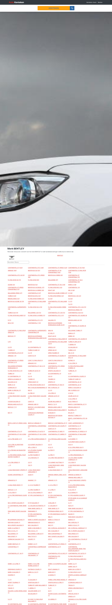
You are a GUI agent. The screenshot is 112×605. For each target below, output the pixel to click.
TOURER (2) (51, 379)
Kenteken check (91, 2)
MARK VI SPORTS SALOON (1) (37, 519)
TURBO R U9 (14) (13, 312)
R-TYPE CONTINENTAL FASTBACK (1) (55, 496)
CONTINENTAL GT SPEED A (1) (77, 431)
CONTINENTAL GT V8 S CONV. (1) (37, 435)
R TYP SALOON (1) (33, 503)
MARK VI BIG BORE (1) (34, 528)
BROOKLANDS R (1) (74, 407)
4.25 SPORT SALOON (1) (35, 444)
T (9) (69, 323)
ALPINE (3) (71, 360)
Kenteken (16, 2)
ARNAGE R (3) (32, 363)
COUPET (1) (31, 539)
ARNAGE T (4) (12, 356)
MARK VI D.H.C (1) (73, 525)
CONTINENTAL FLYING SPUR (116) (77, 271)
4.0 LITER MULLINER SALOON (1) (57, 440)
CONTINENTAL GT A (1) (15, 431)
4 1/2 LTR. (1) (72, 490)
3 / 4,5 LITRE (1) (53, 485)
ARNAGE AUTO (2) (53, 396)
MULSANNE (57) (53, 280)
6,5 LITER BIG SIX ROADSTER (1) (16, 451)
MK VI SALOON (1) (53, 531)
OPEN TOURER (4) (53, 353)
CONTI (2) (31, 401)
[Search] (72, 8)
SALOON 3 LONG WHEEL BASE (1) (17, 592)
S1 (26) (70, 293)
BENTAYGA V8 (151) (34, 270)
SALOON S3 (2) (12, 382)
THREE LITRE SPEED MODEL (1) (57, 580)
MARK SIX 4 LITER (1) (74, 569)
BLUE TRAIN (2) (73, 401)
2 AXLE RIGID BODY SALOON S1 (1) (77, 466)
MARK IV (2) (11, 385)
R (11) (9, 320)
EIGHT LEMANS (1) (53, 569)
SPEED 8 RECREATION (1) (76, 588)
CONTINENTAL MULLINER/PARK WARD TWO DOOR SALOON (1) (77, 548)
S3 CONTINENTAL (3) (54, 373)
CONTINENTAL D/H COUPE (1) (57, 426)
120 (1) (30, 465)
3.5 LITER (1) (72, 462)
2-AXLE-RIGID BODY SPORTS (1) (77, 481)
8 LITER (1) (51, 450)
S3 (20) (70, 298)
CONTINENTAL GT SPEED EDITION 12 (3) (15, 361)
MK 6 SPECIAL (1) (73, 522)
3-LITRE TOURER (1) (34, 490)
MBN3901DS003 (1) (34, 522)
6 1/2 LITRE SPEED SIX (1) (76, 447)
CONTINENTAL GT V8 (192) (76, 268)
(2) (49, 399)
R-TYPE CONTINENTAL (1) (36, 495)
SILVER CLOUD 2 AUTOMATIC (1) (57, 594)
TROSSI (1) (71, 585)
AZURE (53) (11, 284)
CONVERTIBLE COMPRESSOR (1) (37, 548)
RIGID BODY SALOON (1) (75, 517)
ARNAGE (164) (12, 270)
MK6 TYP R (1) (32, 536)
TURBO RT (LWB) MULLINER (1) (37, 585)
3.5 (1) (30, 462)
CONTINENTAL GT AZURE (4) (57, 356)
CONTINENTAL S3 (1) (54, 547)
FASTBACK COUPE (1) (34, 569)
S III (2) (50, 376)
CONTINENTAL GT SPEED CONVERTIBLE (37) (15, 288)
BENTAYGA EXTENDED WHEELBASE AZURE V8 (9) (56, 324)
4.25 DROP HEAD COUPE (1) (76, 442)
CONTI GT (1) (52, 428)
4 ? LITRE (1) (51, 490)
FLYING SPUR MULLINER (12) (17, 315)
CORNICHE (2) (12, 387)
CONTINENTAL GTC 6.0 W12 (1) (57, 553)
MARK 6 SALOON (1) (14, 572)
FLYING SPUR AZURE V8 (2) (36, 385)
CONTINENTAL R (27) (34, 293)
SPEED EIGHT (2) (33, 382)
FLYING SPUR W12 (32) (55, 287)
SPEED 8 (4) (51, 347)
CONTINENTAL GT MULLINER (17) (37, 302)
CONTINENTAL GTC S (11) (56, 315)
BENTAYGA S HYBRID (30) (36, 290)
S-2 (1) (10, 599)
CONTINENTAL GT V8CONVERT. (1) (33, 554)
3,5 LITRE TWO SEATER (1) (56, 458)
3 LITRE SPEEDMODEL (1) (76, 455)
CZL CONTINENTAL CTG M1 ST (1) (77, 540)
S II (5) (10, 347)
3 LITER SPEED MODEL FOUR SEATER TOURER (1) (17, 456)
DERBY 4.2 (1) (72, 564)
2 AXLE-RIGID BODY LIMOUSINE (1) (34, 471)
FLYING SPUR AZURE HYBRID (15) (57, 308)
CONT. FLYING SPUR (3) (35, 360)
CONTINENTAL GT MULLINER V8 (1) (77, 435)
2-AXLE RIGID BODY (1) (55, 470)
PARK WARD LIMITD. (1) (35, 508)
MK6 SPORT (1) (12, 536)
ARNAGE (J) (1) (52, 480)
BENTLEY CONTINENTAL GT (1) (57, 423)
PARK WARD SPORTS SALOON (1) (17, 512)
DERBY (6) (71, 336)
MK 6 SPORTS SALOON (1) (16, 525)
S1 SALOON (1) (72, 604)
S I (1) (70, 503)
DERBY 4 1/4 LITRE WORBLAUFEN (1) (33, 565)
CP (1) (50, 539)
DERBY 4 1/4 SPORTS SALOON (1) (57, 565)
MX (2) (30, 390)
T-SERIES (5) (72, 344)
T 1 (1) (9, 580)
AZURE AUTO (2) (73, 396)
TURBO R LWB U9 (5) (74, 342)
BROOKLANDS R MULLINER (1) (57, 410)
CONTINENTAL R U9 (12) (75, 312)
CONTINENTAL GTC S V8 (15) (77, 307)
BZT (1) (10, 413)
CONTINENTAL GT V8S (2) (56, 385)
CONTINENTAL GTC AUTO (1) (77, 553)
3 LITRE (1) (51, 455)
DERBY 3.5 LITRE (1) (14, 564)
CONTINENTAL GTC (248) (36, 268)
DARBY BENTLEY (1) (14, 544)
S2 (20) (50, 298)
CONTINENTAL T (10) (34, 323)
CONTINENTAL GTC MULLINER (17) (57, 302)
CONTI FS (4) (32, 356)
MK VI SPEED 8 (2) (73, 390)
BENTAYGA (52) (33, 284)
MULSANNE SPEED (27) (15, 293)
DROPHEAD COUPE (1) (15, 569)
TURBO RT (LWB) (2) (74, 379)
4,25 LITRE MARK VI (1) (15, 439)
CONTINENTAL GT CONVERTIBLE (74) (74, 276)
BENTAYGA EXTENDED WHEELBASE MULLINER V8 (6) (37, 337)
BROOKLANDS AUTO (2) (15, 404)
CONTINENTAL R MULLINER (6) (57, 339)
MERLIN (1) (51, 522)
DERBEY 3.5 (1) (32, 544)
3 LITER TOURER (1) (34, 455)
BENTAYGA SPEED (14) (75, 310)
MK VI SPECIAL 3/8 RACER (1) (57, 528)
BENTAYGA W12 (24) (34, 296)
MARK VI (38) (72, 284)
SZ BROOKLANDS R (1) (75, 582)
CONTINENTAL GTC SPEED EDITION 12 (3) (56, 367)
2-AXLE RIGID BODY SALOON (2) (17, 397)
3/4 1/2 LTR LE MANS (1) (35, 492)
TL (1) (49, 588)
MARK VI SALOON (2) (74, 387)
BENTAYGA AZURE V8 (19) (16, 301)
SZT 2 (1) (10, 585)
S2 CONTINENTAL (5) (34, 347)
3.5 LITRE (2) (52, 393)
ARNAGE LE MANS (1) (74, 475)
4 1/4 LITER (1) (12, 492)
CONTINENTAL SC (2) (74, 382)
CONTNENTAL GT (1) (74, 544)
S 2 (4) (30, 353)
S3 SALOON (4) (72, 347)
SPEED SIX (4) (52, 350)
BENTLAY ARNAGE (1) (34, 423)
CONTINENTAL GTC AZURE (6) (77, 339)
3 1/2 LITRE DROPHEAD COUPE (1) (77, 451)
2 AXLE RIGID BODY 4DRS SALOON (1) (56, 466)
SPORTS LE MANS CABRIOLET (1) (77, 576)
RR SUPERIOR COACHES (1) (16, 519)
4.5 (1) (50, 444)
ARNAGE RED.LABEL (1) (75, 477)
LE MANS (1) (52, 575)
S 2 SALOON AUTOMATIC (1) (36, 505)
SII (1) (49, 591)
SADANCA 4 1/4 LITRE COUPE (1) (77, 600)
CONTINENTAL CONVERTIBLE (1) (37, 427)
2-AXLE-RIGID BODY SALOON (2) (37, 397)
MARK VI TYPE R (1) (54, 519)
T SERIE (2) (31, 379)
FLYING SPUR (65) (33, 280)
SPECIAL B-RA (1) (73, 594)
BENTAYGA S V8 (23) (74, 296)
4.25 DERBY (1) (72, 439)
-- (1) (9, 465)
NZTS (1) (70, 505)
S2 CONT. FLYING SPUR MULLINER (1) (35, 600)
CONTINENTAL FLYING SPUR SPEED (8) (17, 331)
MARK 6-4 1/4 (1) (33, 572)
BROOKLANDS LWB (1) (55, 407)
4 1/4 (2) (70, 393)
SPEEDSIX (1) (72, 580)
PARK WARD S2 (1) (53, 508)
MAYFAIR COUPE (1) (14, 522)
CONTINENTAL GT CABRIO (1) (57, 434)
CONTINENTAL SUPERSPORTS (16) (17, 308)
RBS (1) (50, 517)
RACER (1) (71, 514)
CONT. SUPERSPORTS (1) (75, 423)
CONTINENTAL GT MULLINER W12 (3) (77, 356)
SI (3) (69, 373)
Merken (100, 2)
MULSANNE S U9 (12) (34, 312)
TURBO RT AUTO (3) (34, 371)
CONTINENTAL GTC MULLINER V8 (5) (57, 342)
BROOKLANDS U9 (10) (75, 320)
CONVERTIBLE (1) (13, 547)
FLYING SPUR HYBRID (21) (36, 298)
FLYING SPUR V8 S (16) (35, 307)
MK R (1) (50, 525)
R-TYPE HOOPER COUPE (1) (76, 495)
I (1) (29, 575)
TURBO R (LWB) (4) (34, 350)
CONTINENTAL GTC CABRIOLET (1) (54, 557)
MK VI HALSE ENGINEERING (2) (37, 387)
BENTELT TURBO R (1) (75, 415)
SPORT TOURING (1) (14, 582)
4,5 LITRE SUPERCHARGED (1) (37, 439)
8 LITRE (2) (31, 393)
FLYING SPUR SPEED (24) (56, 296)
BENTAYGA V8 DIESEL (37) (36, 287)
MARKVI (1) (71, 519)
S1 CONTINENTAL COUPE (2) (77, 376)
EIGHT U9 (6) (52, 336)
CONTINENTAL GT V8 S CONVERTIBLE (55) (75, 281)
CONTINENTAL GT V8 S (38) (56, 284)
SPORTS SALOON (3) (54, 371)
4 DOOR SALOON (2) (14, 401)
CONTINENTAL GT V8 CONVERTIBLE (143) (54, 271)
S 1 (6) (30, 342)
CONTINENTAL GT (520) (15, 268)
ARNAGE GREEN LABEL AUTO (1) (57, 475)
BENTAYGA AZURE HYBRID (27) (57, 293)
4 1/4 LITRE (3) (72, 363)
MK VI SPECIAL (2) (53, 387)
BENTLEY (60, 255)
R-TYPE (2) (11, 393)
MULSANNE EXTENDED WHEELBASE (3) (15, 367)
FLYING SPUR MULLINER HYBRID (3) (75, 367)
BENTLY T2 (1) (52, 404)
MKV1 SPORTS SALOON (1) (56, 536)
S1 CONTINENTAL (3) (14, 376)
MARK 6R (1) (52, 572)
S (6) (9, 342)
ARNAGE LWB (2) (33, 404)
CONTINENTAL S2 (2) (74, 385)
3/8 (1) (50, 492)
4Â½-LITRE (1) (32, 447)
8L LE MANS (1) (73, 492)
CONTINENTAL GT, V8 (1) (15, 553)
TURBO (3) (11, 373)
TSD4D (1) (11, 588)
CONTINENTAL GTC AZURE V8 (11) (77, 316)
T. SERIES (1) (32, 588)
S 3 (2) (50, 390)
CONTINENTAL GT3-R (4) (15, 353)
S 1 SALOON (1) (52, 505)
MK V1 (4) (71, 353)
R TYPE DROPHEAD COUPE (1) (57, 514)
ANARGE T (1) (32, 480)
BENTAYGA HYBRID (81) (55, 275)
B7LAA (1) (71, 413)
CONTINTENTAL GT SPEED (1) (57, 544)
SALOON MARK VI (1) (34, 591)
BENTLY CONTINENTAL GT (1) (77, 404)
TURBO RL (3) (72, 371)
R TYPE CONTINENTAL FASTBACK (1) (35, 515)
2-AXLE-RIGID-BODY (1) (15, 485)
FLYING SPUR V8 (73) (14, 280)
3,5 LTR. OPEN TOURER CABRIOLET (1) (75, 458)
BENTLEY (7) (12, 336)
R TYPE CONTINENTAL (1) (76, 511)
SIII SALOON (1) (32, 594)
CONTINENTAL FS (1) (74, 428)
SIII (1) (70, 591)
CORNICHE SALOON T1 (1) (16, 539)
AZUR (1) (30, 475)
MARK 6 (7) (71, 333)
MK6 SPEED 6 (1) (73, 533)
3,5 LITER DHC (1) (33, 458)
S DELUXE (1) (52, 503)
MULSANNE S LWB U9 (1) (35, 533)
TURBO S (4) (72, 350)
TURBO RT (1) (52, 585)
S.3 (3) (30, 376)
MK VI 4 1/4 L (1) (13, 531)
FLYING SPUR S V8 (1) (75, 572)
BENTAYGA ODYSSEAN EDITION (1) (55, 416)
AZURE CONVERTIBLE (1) (15, 475)
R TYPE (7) (51, 333)
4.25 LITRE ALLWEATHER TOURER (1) (15, 445)
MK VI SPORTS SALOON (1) (16, 503)
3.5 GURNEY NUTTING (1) (56, 462)
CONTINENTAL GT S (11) (35, 320)
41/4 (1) (70, 444)
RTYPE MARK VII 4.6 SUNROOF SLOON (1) (77, 499)
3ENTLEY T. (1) (12, 490)
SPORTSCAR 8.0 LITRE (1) (56, 582)
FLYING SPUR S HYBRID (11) (36, 315)
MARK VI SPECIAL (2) (14, 390)
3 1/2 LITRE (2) (72, 399)
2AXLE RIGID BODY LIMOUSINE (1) (77, 471)
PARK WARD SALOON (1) (75, 508)
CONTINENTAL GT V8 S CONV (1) (17, 435)
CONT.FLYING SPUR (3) (55, 360)
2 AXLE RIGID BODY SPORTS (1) (17, 470)
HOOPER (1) (11, 575)
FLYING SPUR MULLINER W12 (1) (77, 560)
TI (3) (29, 373)
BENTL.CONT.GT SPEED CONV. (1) (17, 424)
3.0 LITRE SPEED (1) (14, 462)
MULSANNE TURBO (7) (75, 330)
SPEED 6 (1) (71, 596)
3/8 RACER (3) (52, 363)
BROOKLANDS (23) (14, 298)
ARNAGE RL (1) (12, 480)
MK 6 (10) (11, 323)
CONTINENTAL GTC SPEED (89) (36, 276)
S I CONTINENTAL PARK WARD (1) (17, 506)
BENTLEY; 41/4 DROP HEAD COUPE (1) (36, 408)
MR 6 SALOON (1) (73, 536)
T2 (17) (70, 304)
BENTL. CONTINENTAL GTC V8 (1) (77, 419)
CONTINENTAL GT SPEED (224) (57, 268)
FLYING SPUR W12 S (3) (15, 371)
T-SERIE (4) (11, 350)
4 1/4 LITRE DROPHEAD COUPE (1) (17, 496)
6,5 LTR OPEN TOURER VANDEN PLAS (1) (35, 451)
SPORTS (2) (51, 382)
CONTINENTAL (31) (74, 287)
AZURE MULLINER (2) (54, 401)
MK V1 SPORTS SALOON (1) (76, 531)
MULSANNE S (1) (13, 533)
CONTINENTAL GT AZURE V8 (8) (77, 327)
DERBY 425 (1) (72, 566)
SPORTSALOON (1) (33, 582)
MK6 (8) (50, 330)
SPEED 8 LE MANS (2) (14, 379)
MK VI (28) (71, 290)
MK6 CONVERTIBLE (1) (55, 533)
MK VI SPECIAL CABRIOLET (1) (77, 528)
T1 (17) (70, 301)
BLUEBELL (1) (72, 410)
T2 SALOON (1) (32, 580)
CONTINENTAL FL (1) (74, 426)
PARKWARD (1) (32, 511)
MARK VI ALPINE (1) (14, 528)
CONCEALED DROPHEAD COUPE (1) (35, 413)
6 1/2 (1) (50, 447)
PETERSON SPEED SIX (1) (55, 511)
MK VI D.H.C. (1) (33, 531)
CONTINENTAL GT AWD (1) (56, 431)
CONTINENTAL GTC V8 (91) (16, 275)
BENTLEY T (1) (12, 407)
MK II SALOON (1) (33, 525)
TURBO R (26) (12, 296)
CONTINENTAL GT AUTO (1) (36, 431)
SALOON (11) (52, 320)
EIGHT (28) (51, 290)
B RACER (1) (51, 413)
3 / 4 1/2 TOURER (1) (34, 485)
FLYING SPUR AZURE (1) (75, 556)
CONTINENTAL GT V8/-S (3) (36, 366)
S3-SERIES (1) (52, 599)
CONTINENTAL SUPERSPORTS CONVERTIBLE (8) (37, 331)
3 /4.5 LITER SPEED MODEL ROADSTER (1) (76, 486)
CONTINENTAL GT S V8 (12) (56, 312)
